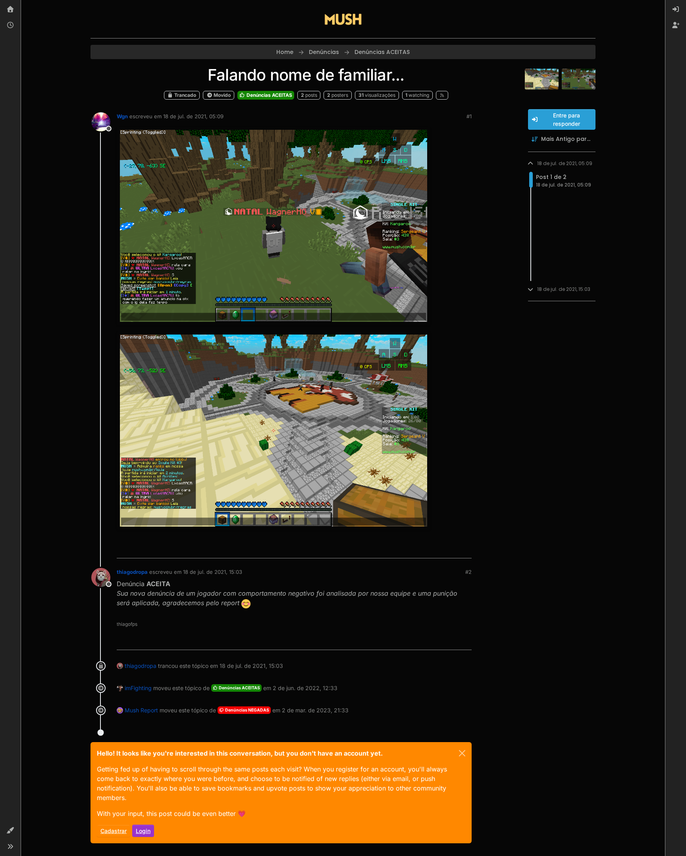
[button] (10, 830)
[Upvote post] (437, 548)
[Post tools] (465, 548)
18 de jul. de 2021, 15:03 (212, 572)
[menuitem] (676, 9)
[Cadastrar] (676, 25)
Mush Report (141, 710)
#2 (468, 572)
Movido (221, 95)
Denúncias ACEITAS (268, 95)
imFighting (138, 688)
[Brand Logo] (343, 19)
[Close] (462, 753)
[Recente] (10, 25)
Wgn (122, 116)
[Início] (10, 9)
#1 (469, 116)
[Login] (676, 9)
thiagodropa (132, 572)
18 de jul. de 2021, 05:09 (193, 116)
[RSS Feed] (442, 95)
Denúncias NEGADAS (246, 710)
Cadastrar (113, 830)
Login (143, 830)
